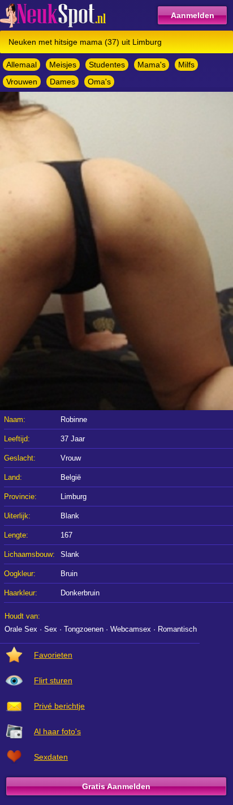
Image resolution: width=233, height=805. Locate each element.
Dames (62, 81)
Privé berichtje (59, 705)
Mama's (151, 64)
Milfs (186, 64)
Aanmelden (192, 15)
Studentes (107, 64)
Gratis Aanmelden (116, 786)
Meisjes (62, 64)
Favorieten (53, 654)
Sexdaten (51, 756)
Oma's (99, 81)
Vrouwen (21, 81)
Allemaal (21, 64)
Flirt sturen (53, 680)
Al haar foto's (57, 731)
